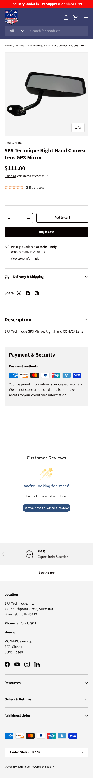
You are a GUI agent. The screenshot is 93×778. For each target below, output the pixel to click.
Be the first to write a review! (46, 508)
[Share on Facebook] (27, 293)
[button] (76, 17)
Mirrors (20, 45)
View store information (26, 258)
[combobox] (46, 31)
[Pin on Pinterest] (36, 293)
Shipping (10, 176)
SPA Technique (21, 767)
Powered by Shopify (42, 767)
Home (8, 45)
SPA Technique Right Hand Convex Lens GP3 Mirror (57, 45)
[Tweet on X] (18, 293)
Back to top (47, 573)
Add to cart (62, 217)
